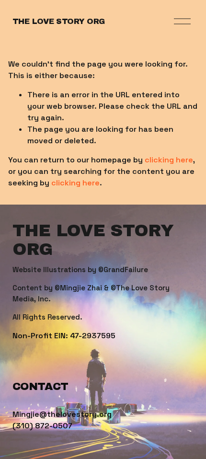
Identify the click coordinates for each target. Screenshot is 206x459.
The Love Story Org (58, 21)
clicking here (169, 160)
